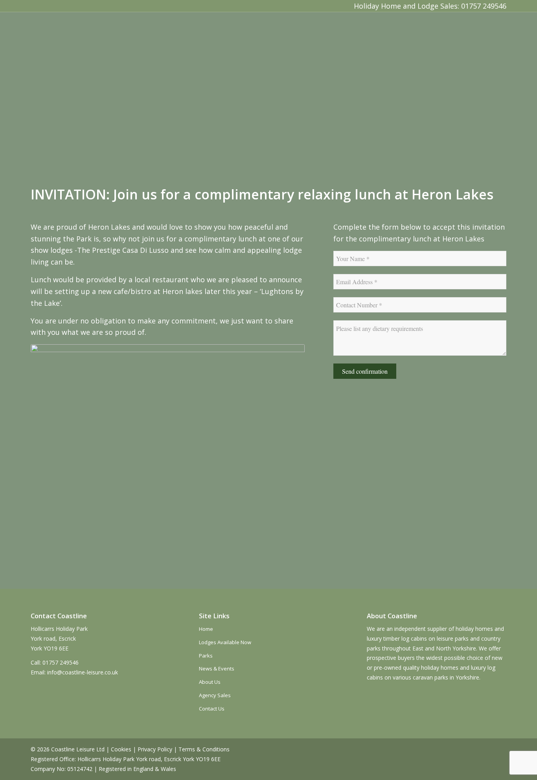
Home (206, 628)
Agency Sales (215, 695)
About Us (210, 681)
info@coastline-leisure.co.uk (82, 672)
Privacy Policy (155, 749)
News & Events (216, 668)
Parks (206, 655)
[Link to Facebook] (37, 6)
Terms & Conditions (204, 749)
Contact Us (211, 708)
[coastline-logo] (84, 34)
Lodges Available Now (225, 642)
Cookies (121, 749)
